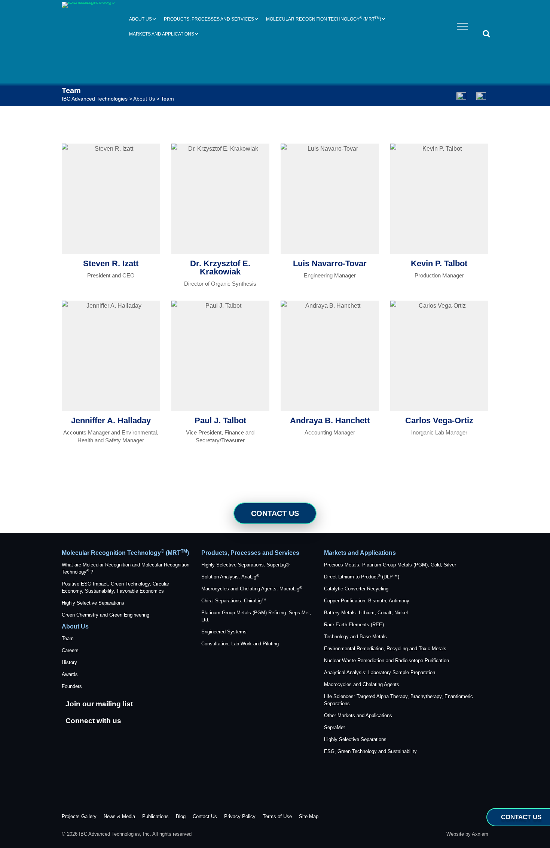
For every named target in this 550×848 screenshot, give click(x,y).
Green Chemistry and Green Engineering (105, 615)
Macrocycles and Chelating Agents (361, 684)
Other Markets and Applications (358, 715)
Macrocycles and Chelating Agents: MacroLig (251, 589)
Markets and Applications (161, 34)
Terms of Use (277, 816)
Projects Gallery (79, 816)
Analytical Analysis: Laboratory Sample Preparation (379, 672)
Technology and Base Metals (355, 636)
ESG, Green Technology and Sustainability (370, 751)
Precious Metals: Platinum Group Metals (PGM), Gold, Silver (390, 565)
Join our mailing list (99, 704)
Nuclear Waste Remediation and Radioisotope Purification (386, 660)
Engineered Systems (224, 632)
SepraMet (334, 727)
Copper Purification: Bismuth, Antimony (366, 600)
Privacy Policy (240, 816)
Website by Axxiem (467, 834)
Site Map (308, 816)
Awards (70, 674)
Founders (72, 686)
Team (68, 638)
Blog (181, 816)
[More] (461, 95)
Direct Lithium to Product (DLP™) (361, 577)
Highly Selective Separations (93, 603)
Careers (70, 650)
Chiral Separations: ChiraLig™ (233, 600)
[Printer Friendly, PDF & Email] (480, 94)
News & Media (119, 816)
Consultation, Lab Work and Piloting (240, 643)
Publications (155, 816)
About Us (140, 19)
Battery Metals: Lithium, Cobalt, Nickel (366, 612)
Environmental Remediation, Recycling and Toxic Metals (385, 648)
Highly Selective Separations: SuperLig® (245, 565)
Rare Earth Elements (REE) (354, 624)
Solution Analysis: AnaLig (230, 577)
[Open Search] (486, 34)
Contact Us (275, 513)
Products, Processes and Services (209, 19)
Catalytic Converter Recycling (356, 589)
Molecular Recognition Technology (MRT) (323, 19)
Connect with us (93, 721)
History (69, 662)
